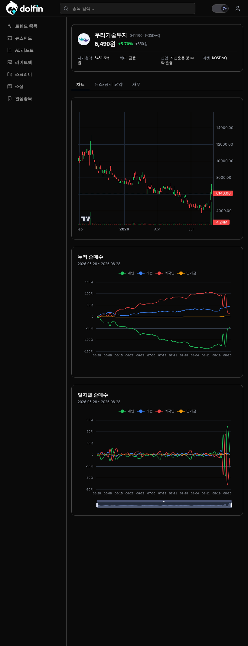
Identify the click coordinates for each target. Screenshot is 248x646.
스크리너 (23, 74)
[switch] (220, 8)
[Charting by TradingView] (86, 219)
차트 (80, 84)
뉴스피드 (23, 38)
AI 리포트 (24, 50)
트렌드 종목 (26, 26)
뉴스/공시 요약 (108, 84)
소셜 (19, 86)
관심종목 (23, 98)
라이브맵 (23, 62)
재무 (136, 84)
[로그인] (237, 8)
